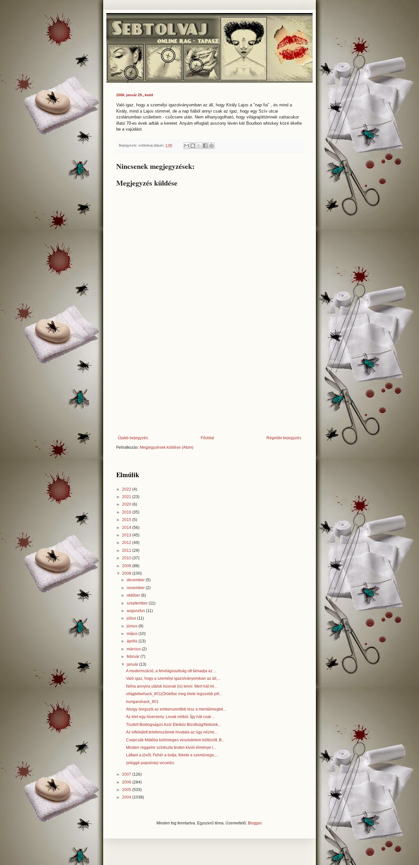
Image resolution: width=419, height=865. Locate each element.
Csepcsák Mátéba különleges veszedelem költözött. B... (175, 740)
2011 (127, 550)
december (136, 580)
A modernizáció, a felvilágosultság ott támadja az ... (171, 671)
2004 (127, 797)
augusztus (136, 610)
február (133, 656)
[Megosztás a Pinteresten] (211, 145)
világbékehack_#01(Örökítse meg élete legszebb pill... (174, 694)
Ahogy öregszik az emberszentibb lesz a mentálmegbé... (176, 709)
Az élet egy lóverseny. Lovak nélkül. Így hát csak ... (170, 716)
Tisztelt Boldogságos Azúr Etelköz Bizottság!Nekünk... (173, 724)
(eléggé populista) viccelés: (150, 763)
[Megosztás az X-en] (199, 145)
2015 (127, 519)
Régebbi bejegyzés (283, 438)
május (132, 633)
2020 (127, 504)
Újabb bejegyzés (133, 438)
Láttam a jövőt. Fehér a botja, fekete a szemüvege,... (172, 755)
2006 (127, 782)
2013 (127, 535)
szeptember (138, 603)
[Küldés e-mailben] (186, 145)
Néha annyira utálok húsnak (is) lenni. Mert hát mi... (171, 686)
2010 (127, 558)
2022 (127, 489)
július (132, 618)
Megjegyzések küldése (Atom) (166, 447)
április (132, 641)
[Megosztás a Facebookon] (205, 145)
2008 (127, 573)
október (134, 595)
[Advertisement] (209, 381)
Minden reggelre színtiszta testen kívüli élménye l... (171, 747)
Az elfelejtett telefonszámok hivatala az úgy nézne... (171, 732)
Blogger (255, 823)
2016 (127, 512)
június (132, 626)
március (134, 649)
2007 (127, 774)
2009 (127, 566)
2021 (127, 497)
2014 (127, 527)
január (133, 664)
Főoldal (207, 438)
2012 (127, 542)
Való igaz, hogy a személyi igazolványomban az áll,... (173, 678)
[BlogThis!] (193, 145)
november (136, 588)
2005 (127, 789)
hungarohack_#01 (142, 701)
